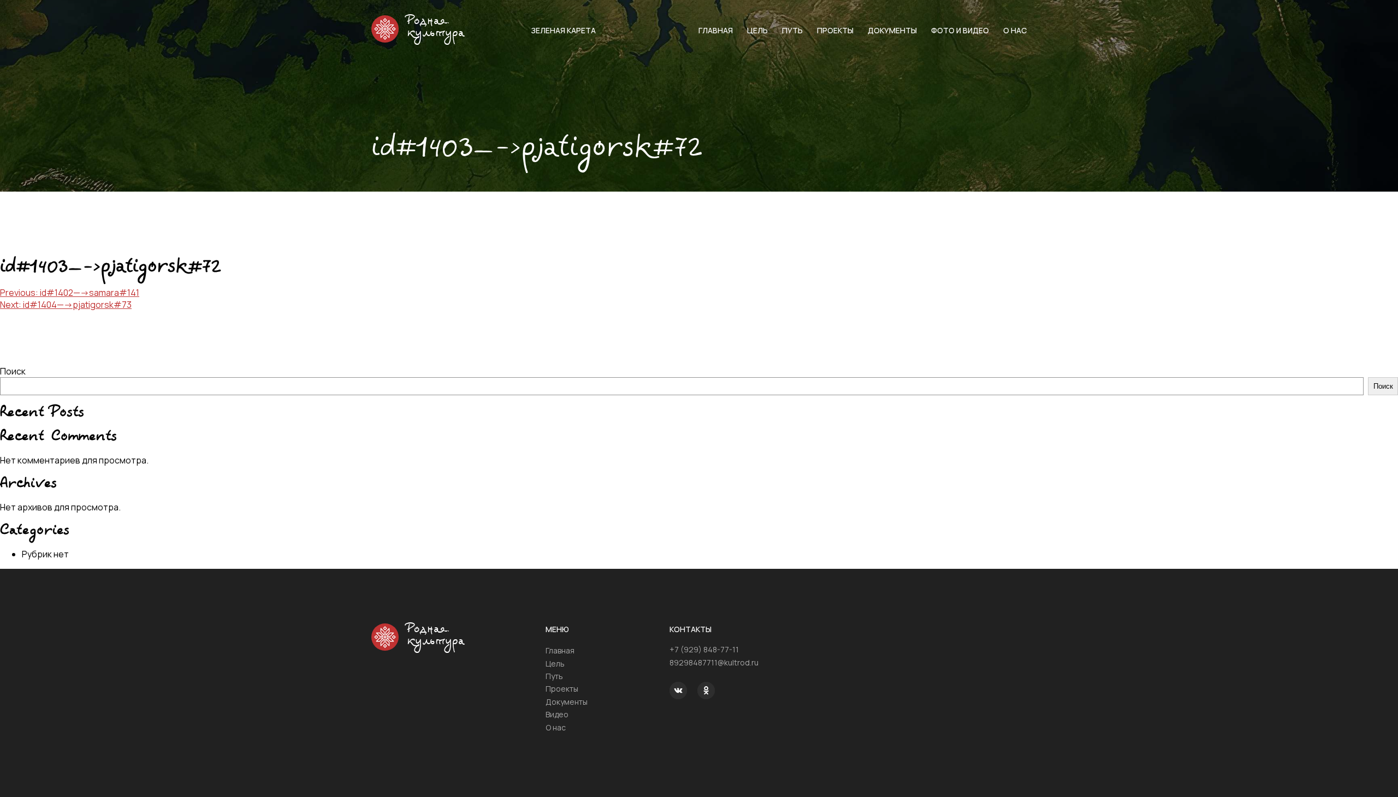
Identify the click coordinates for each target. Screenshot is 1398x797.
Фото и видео (960, 30)
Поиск (13, 371)
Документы (892, 30)
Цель (757, 30)
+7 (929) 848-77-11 (704, 649)
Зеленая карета (563, 30)
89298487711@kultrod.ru (714, 662)
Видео (557, 714)
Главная (715, 30)
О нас (1015, 30)
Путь (792, 30)
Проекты (835, 30)
